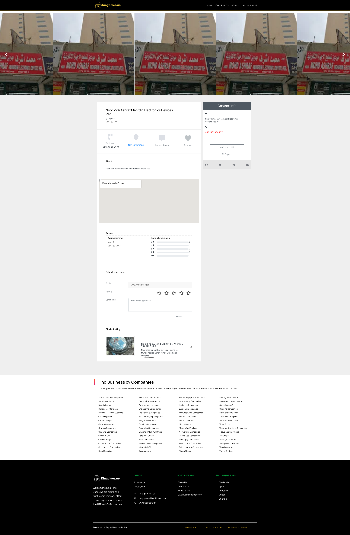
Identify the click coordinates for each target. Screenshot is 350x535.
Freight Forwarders (147, 420)
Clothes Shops (104, 439)
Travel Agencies (226, 447)
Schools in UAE (226, 405)
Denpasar (224, 490)
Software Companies (228, 412)
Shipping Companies (228, 409)
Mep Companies (186, 420)
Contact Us (183, 486)
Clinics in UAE (104, 435)
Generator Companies (148, 428)
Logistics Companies (188, 405)
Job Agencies (145, 451)
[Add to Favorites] (188, 139)
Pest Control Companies (190, 443)
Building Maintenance (108, 409)
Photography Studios (228, 397)
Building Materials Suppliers (110, 412)
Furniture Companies (148, 424)
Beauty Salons (104, 405)
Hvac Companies (146, 439)
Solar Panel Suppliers (228, 416)
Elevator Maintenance (148, 405)
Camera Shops (105, 420)
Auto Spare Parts (106, 401)
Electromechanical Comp (150, 397)
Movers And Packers (188, 428)
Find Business (249, 5)
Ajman (222, 486)
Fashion (235, 5)
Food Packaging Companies (151, 416)
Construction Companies (109, 443)
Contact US (228, 147)
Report (228, 154)
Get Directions (136, 144)
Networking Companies (189, 432)
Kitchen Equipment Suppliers (192, 397)
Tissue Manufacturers (229, 432)
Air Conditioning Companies (110, 397)
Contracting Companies (109, 447)
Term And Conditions (212, 527)
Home (210, 5)
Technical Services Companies (233, 428)
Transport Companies (229, 443)
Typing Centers (226, 451)
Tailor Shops (224, 424)
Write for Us (184, 490)
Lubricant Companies (188, 409)
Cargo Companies (106, 424)
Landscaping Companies (190, 401)
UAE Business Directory (190, 494)
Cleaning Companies (107, 432)
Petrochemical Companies (190, 447)
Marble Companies (187, 416)
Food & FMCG (222, 5)
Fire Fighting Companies (149, 412)
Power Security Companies (231, 401)
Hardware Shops (146, 435)
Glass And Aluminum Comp (150, 432)
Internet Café (145, 447)
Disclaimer (190, 527)
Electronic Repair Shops (149, 401)
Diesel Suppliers (105, 451)
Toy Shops (223, 435)
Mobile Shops (185, 424)
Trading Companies (228, 439)
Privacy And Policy (237, 527)
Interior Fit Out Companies (150, 443)
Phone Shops (185, 451)
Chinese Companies (107, 428)
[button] (106, 347)
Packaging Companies (189, 439)
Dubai (222, 494)
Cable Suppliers (105, 416)
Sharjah (223, 498)
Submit (179, 316)
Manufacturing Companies (191, 412)
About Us (182, 482)
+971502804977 (214, 132)
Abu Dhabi (224, 482)
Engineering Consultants (150, 409)
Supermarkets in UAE (228, 420)
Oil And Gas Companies (189, 435)
